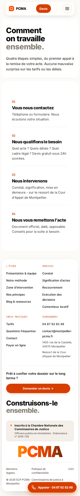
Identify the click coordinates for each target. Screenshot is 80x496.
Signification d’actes (56, 280)
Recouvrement (52, 287)
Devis (43, 8)
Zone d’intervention (19, 287)
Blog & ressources (18, 301)
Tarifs (10, 324)
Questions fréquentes (21, 331)
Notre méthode (16, 280)
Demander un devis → (38, 388)
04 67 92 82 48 (53, 324)
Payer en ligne (16, 345)
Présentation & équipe (21, 273)
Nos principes (15, 294)
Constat (47, 273)
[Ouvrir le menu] (67, 8)
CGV (71, 469)
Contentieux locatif (55, 306)
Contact (11, 338)
